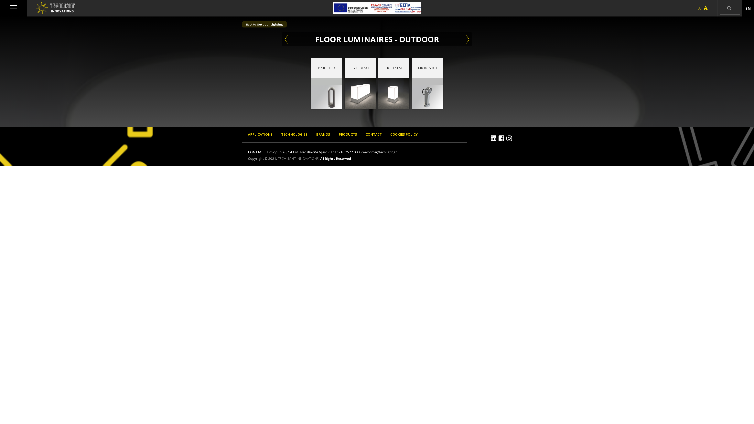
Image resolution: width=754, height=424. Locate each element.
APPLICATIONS (260, 134)
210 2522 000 (349, 152)
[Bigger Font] (705, 8)
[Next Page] (467, 39)
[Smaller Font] (699, 8)
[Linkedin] (493, 138)
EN (748, 8)
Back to (264, 24)
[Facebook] (501, 138)
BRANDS (323, 134)
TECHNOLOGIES (294, 134)
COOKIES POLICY (404, 134)
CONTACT (374, 134)
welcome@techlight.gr (379, 152)
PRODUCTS (348, 134)
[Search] (730, 8)
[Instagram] (509, 138)
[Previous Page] (286, 39)
